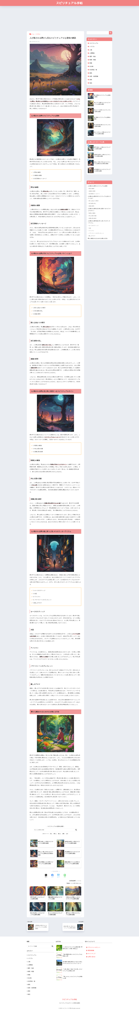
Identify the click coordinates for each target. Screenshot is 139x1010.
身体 (91, 79)
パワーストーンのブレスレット (96, 233)
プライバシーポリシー (94, 947)
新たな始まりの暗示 (94, 200)
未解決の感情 (92, 191)
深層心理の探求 (92, 218)
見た (51, 833)
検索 (76, 829)
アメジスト (91, 230)
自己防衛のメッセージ (94, 193)
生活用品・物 (93, 69)
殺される (79, 883)
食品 (91, 83)
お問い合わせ (91, 956)
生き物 (91, 66)
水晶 (90, 228)
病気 (91, 73)
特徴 (91, 63)
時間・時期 (93, 59)
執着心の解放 (92, 213)
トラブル (79, 880)
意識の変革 (91, 206)
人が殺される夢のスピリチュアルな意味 (97, 186)
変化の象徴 (91, 188)
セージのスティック (94, 225)
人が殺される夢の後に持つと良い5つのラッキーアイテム (99, 222)
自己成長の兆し (92, 203)
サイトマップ (91, 953)
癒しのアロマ (92, 235)
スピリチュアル (94, 43)
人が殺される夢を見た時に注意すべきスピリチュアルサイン (99, 209)
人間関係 (92, 53)
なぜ (67, 833)
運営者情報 (91, 950)
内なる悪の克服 (92, 215)
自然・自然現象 (94, 76)
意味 (63, 833)
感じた (59, 833)
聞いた (55, 833)
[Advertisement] (69, 18)
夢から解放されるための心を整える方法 (97, 238)
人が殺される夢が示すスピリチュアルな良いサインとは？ (99, 197)
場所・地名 (93, 56)
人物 (91, 50)
